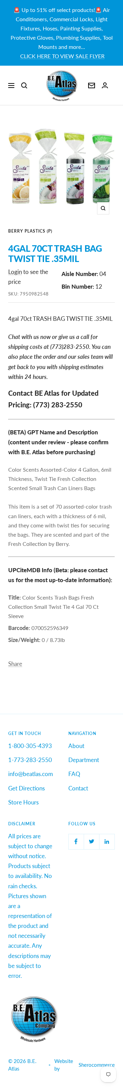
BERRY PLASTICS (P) (30, 231)
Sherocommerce (97, 1065)
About (76, 745)
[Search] (24, 85)
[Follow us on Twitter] (91, 841)
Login (15, 271)
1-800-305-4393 (30, 745)
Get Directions (26, 788)
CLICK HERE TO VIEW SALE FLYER (62, 56)
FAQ (74, 773)
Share (15, 663)
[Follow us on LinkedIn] (106, 841)
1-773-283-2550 (30, 759)
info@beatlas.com (30, 773)
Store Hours (23, 802)
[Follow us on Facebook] (76, 841)
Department (83, 759)
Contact (78, 788)
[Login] (105, 85)
